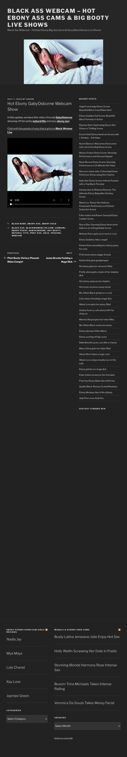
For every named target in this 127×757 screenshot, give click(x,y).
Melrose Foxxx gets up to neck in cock (98, 233)
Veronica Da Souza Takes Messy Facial (84, 703)
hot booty (54, 230)
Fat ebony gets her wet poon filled (95, 266)
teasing (56, 233)
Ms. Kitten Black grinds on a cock (95, 292)
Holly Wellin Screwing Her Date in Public (85, 651)
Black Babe (19, 224)
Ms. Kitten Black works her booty (95, 325)
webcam (17, 236)
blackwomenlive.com (40, 228)
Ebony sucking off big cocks (93, 336)
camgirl (60, 228)
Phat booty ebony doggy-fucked (95, 254)
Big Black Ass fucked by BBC (63, 738)
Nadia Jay (14, 639)
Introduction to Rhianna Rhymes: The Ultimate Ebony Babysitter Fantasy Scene (97, 193)
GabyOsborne (37, 230)
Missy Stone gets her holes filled (95, 348)
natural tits (20, 233)
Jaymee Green (18, 696)
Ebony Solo (49, 224)
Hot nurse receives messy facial (95, 287)
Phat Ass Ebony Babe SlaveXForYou (97, 380)
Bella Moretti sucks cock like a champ (98, 342)
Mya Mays (14, 653)
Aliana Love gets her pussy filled (95, 304)
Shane (30, 99)
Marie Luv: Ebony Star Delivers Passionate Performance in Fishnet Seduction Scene (96, 206)
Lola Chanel (16, 667)
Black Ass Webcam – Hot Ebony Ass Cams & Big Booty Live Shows (58, 17)
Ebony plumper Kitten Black (93, 331)
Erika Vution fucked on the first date (97, 375)
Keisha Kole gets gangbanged (93, 260)
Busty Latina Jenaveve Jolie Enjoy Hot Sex (87, 637)
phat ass (36, 233)
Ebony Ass (34, 224)
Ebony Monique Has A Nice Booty (95, 392)
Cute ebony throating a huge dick (95, 298)
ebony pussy (19, 230)
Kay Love (13, 682)
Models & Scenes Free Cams (72, 630)
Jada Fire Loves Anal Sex (91, 398)
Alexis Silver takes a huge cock (94, 354)
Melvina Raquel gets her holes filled (96, 319)
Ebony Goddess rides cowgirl (93, 239)
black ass (18, 228)
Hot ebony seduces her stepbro (94, 281)
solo (46, 233)
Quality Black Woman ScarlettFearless (98, 386)
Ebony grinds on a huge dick (93, 369)
